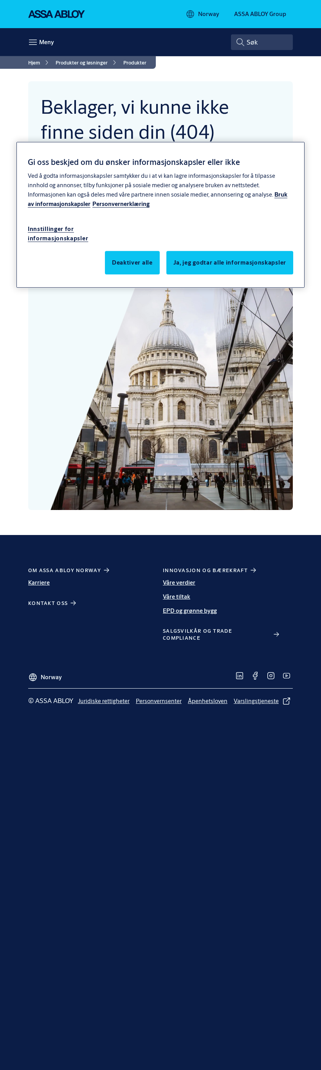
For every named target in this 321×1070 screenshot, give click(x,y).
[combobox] (262, 42)
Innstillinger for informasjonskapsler (58, 233)
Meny (46, 42)
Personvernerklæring (121, 204)
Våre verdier (179, 582)
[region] (160, 214)
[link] (39, 62)
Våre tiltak (176, 596)
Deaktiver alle (132, 262)
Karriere (39, 582)
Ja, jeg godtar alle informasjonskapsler (229, 262)
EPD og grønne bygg (190, 610)
